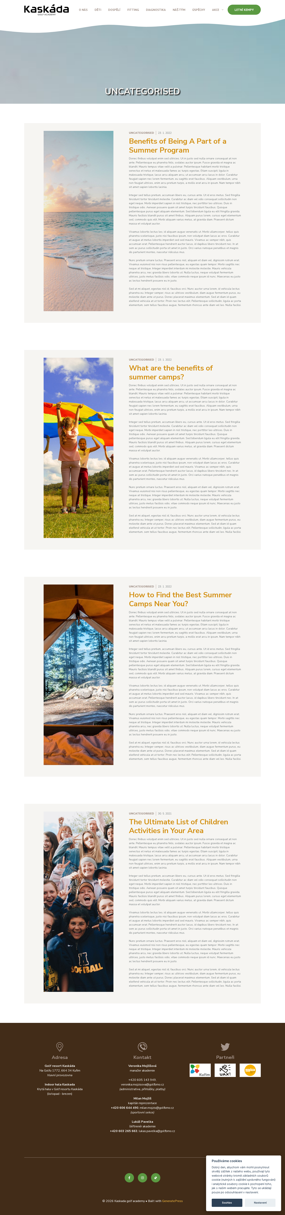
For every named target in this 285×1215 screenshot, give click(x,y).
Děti (98, 10)
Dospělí (114, 10)
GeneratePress (172, 1201)
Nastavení (260, 1202)
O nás (83, 10)
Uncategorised (141, 133)
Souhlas (227, 1202)
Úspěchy (198, 10)
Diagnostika (156, 10)
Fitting (133, 10)
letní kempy (244, 10)
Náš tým (179, 10)
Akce (215, 10)
